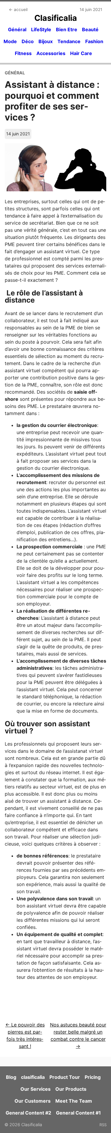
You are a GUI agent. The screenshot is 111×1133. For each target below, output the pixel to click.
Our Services (35, 1089)
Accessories (50, 53)
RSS (103, 1124)
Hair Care (81, 53)
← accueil (18, 9)
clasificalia (33, 1077)
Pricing (93, 1077)
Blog (11, 1077)
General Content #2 (28, 1113)
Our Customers (33, 1101)
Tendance (69, 41)
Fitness (23, 53)
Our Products (70, 1089)
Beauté (90, 29)
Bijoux (45, 41)
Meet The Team (73, 1101)
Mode (10, 41)
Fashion (94, 41)
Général (17, 29)
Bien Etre (66, 29)
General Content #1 (78, 1113)
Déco (28, 41)
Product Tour (64, 1077)
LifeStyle (41, 29)
